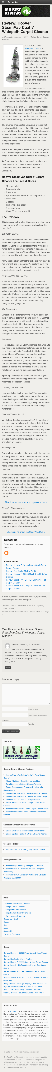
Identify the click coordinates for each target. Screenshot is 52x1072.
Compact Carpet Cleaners (16, 909)
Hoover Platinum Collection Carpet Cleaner (23, 799)
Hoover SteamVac (19, 596)
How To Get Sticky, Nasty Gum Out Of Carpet (21, 989)
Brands (6, 922)
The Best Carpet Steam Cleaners (16, 903)
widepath (27, 599)
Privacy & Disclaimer (11, 934)
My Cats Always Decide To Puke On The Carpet (22, 986)
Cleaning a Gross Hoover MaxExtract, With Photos (23, 992)
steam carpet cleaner (12, 599)
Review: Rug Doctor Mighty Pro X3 (17, 959)
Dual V (7, 596)
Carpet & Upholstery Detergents (18, 912)
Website (31, 724)
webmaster (8, 37)
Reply (8, 667)
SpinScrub (41, 596)
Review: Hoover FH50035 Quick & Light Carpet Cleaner (25, 962)
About (5, 928)
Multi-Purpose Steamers (15, 915)
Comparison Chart (10, 919)
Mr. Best (13, 1011)
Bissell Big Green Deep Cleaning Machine (23, 781)
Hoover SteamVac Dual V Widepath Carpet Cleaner (26, 793)
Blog (5, 925)
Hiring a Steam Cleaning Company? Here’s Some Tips (25, 983)
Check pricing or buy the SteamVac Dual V (26, 531)
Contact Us (7, 931)
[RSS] (6, 552)
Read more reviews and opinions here (26, 502)
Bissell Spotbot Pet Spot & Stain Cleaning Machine (26, 833)
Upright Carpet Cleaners (15, 906)
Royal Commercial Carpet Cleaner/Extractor (23, 784)
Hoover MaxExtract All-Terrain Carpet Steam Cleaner (27, 808)
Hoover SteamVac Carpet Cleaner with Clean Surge (26, 796)
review (32, 596)
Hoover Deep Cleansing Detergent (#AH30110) (24, 865)
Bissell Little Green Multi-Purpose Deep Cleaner (25, 830)
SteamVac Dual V (33, 48)
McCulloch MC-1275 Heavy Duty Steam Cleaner (25, 849)
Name (34, 709)
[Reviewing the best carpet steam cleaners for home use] (17, 15)
